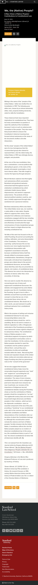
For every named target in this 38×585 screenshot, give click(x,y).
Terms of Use (6, 559)
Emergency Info (7, 555)
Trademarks (5, 567)
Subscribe (8, 34)
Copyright (5, 564)
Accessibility (6, 572)
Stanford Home (7, 547)
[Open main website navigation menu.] (2, 1)
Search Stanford (7, 552)
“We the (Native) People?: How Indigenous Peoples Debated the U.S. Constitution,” (18, 450)
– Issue (11, 27)
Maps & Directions (8, 550)
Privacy (4, 562)
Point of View (8, 29)
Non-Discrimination (8, 569)
